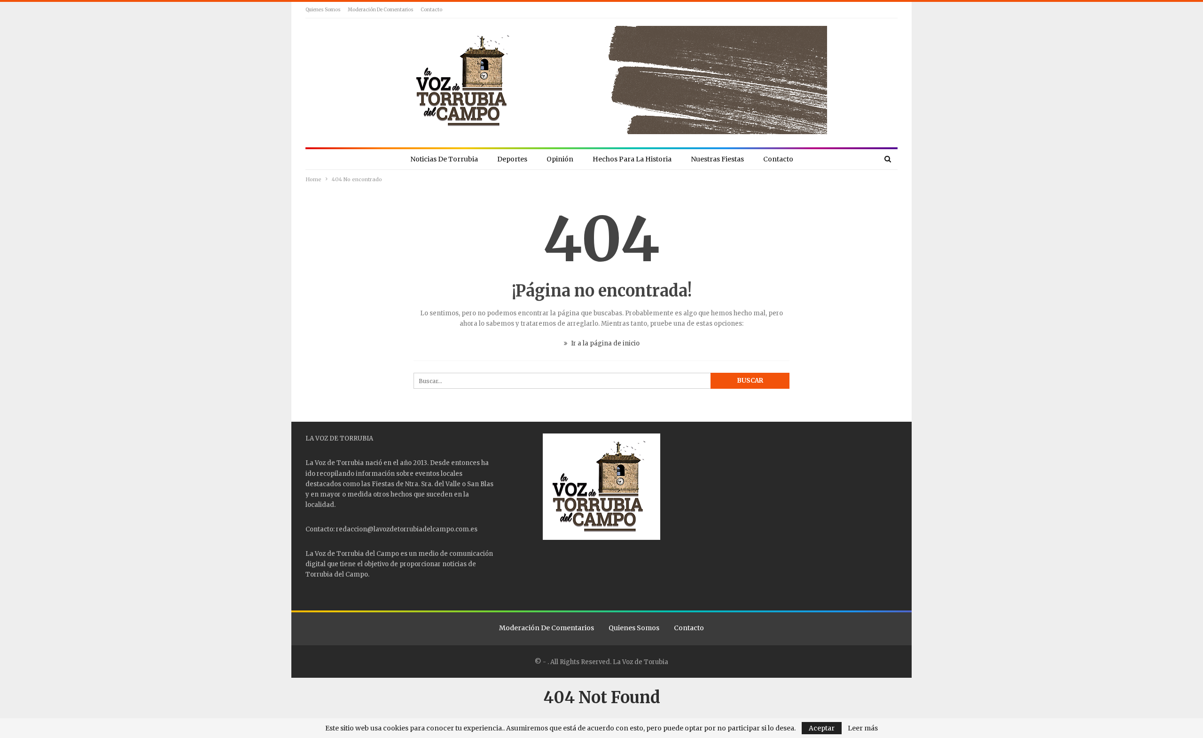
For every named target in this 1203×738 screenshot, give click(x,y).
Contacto (431, 10)
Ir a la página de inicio (605, 343)
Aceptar (822, 728)
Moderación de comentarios (381, 10)
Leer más (863, 728)
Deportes (512, 159)
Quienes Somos (323, 10)
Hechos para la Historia (632, 159)
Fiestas (383, 484)
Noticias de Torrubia (444, 159)
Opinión (560, 159)
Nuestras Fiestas (717, 159)
